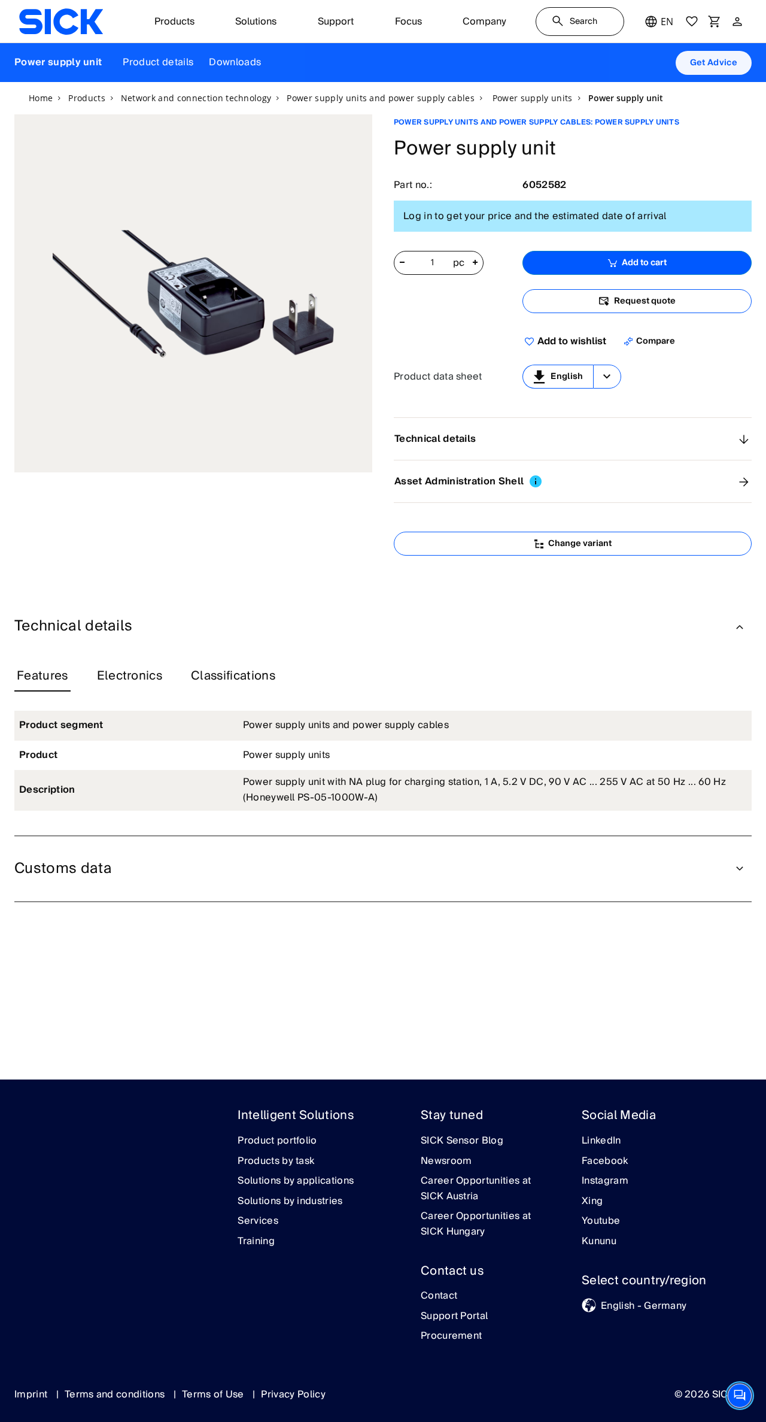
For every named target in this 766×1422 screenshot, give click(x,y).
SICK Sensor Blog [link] (462, 1141)
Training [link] (256, 1242)
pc (459, 263)
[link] (61, 21)
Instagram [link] (605, 1181)
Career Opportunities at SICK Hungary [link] (476, 1224)
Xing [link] (592, 1201)
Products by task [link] (276, 1161)
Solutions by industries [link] (290, 1201)
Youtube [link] (601, 1221)
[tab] (42, 677)
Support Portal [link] (454, 1316)
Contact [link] (439, 1296)
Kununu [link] (599, 1242)
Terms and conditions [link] (116, 1394)
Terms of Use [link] (214, 1394)
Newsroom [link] (446, 1161)
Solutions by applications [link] (296, 1181)
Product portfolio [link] (277, 1141)
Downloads (235, 62)
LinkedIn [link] (601, 1141)
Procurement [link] (451, 1336)
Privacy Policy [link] (293, 1394)
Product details (158, 62)
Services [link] (258, 1221)
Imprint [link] (32, 1394)
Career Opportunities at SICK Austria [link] (476, 1189)
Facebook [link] (605, 1161)
